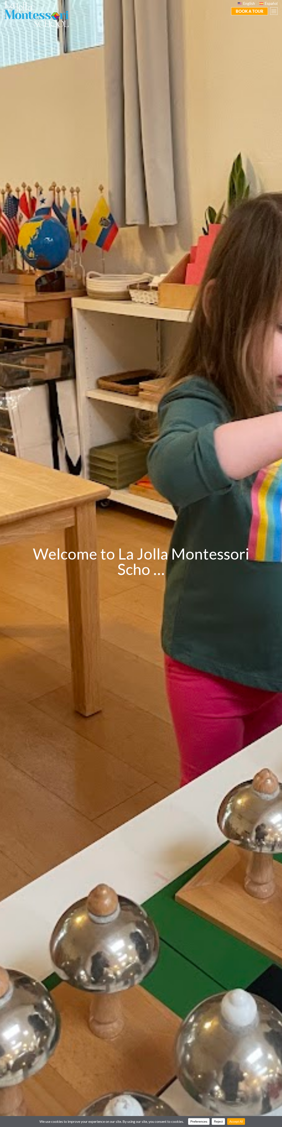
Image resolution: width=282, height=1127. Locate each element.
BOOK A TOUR (249, 11)
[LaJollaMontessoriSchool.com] (38, 13)
